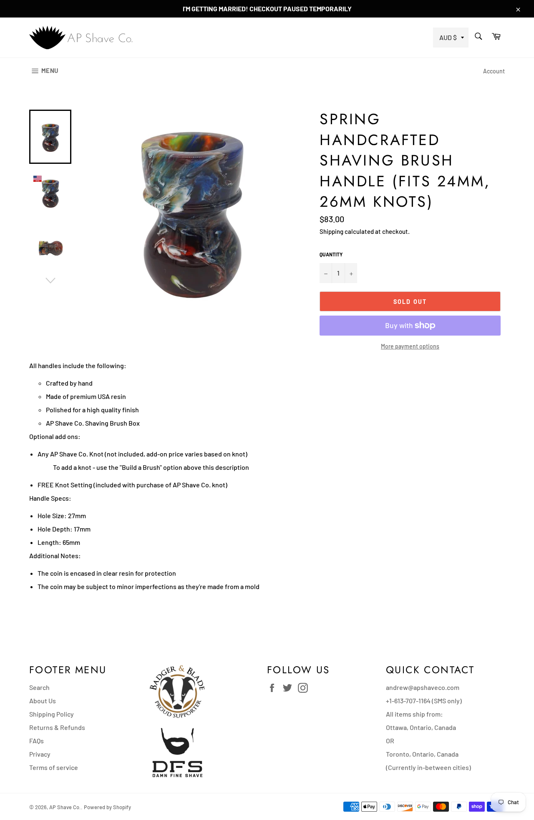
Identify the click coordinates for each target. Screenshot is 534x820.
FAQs (36, 741)
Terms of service (53, 767)
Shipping (331, 231)
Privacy (39, 754)
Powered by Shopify (107, 807)
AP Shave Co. (65, 807)
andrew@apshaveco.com (422, 687)
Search (39, 687)
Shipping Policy (51, 714)
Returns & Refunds (57, 727)
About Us (42, 701)
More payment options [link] (410, 346)
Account (494, 71)
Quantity (331, 254)
